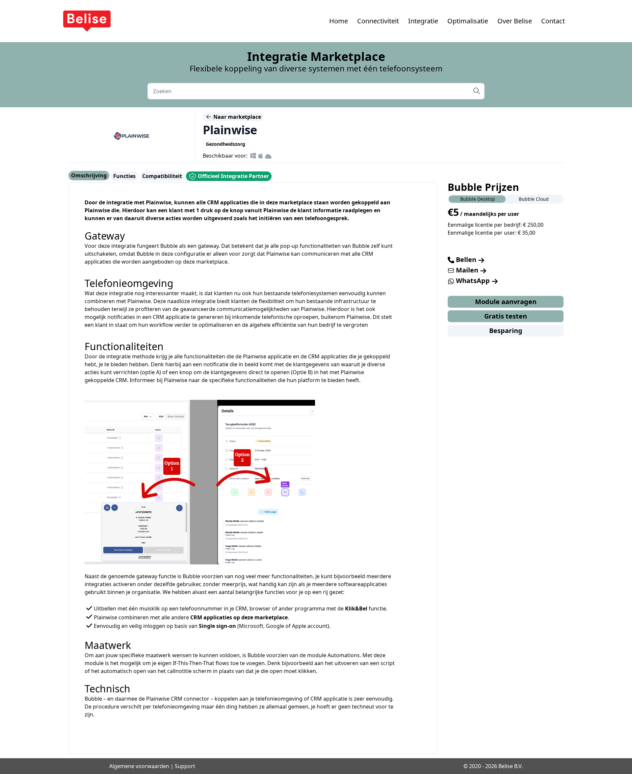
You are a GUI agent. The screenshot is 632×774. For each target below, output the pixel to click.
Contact (553, 20)
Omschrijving (89, 175)
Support (185, 766)
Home (338, 20)
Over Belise (514, 20)
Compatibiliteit (162, 176)
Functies (124, 176)
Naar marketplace (236, 116)
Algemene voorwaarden (139, 766)
